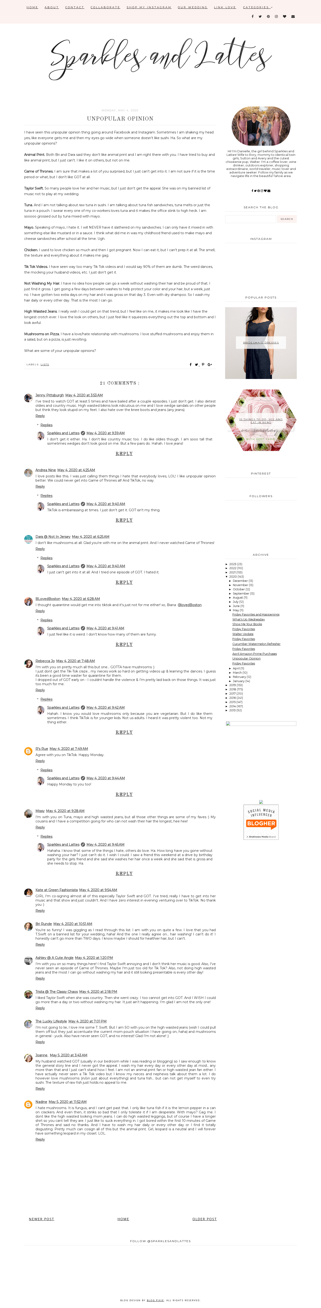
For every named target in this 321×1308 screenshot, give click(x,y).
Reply (40, 416)
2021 (232, 572)
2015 (232, 702)
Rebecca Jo (45, 661)
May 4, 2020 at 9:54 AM (98, 890)
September (241, 593)
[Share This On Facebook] (191, 364)
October (239, 589)
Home (32, 7)
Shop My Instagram (149, 7)
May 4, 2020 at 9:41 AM (105, 628)
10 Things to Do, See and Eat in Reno (261, 421)
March (238, 672)
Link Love (225, 7)
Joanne (41, 1055)
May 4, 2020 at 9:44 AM (105, 778)
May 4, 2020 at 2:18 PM (98, 992)
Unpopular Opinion (246, 658)
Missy (40, 811)
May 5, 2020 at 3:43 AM (68, 1055)
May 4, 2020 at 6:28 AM (81, 599)
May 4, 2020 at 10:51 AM (72, 924)
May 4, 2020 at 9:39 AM (105, 433)
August (238, 597)
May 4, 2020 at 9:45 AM (105, 844)
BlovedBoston (190, 605)
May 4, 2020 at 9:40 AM (105, 504)
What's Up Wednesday (248, 619)
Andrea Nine (45, 470)
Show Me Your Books (247, 624)
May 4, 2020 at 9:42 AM (105, 707)
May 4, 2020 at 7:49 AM (69, 749)
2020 (233, 576)
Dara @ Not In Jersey (52, 537)
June (236, 606)
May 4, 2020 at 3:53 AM (84, 395)
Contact (74, 7)
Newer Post (41, 1219)
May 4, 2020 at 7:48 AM (75, 661)
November (241, 585)
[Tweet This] (197, 364)
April (236, 668)
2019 (233, 685)
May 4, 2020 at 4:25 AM (76, 470)
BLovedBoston (47, 599)
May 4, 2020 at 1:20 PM (94, 958)
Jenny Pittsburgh (49, 395)
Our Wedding (193, 7)
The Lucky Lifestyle (51, 1021)
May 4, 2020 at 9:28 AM (65, 811)
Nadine (41, 1102)
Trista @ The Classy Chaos (56, 992)
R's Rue (41, 749)
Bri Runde (43, 924)
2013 (232, 710)
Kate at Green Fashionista (56, 890)
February (240, 677)
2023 (233, 564)
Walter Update (243, 634)
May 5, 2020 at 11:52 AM (68, 1102)
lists (45, 364)
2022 (233, 568)
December (241, 581)
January (239, 681)
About (52, 7)
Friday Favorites (243, 629)
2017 (232, 693)
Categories (257, 7)
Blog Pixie (155, 1300)
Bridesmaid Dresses (261, 342)
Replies (46, 425)
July (236, 602)
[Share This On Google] (210, 364)
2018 (233, 689)
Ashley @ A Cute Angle (54, 958)
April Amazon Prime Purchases (254, 654)
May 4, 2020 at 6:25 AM (91, 537)
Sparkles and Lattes (63, 433)
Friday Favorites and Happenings (255, 614)
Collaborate (105, 7)
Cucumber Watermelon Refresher (256, 644)
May (236, 610)
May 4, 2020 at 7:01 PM (87, 1021)
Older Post (204, 1219)
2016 (233, 698)
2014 (233, 706)
